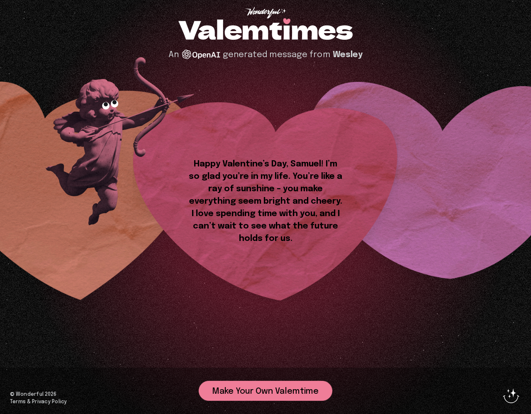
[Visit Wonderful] (265, 13)
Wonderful (30, 394)
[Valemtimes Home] (265, 29)
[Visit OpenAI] (201, 54)
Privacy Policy (49, 402)
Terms (18, 402)
